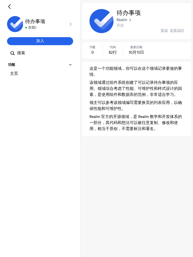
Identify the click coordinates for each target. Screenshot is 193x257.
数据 (164, 30)
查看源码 (177, 30)
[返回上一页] (9, 6)
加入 (40, 41)
